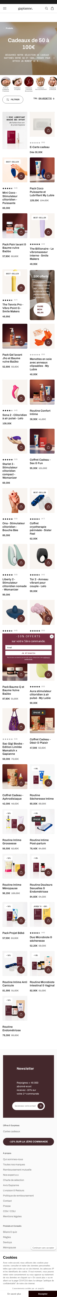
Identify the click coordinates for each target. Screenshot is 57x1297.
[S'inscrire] (41, 1106)
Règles (7, 1237)
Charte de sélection (13, 1180)
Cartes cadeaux (11, 1131)
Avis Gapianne (11, 1185)
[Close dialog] (52, 636)
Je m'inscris (28, 653)
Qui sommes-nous (13, 1159)
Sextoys (7, 1242)
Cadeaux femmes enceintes (29, 89)
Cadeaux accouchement (41, 88)
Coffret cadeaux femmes (5, 89)
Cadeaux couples (17, 88)
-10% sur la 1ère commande (28, 1141)
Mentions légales (12, 1216)
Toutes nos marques (14, 1164)
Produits (9, 28)
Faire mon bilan (40, 309)
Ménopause (9, 1247)
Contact (7, 1201)
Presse (7, 1206)
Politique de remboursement (18, 1195)
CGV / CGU (9, 1211)
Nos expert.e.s (11, 1175)
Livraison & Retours (13, 1190)
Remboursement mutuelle (17, 1169)
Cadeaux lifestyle (52, 88)
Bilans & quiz (10, 1232)
